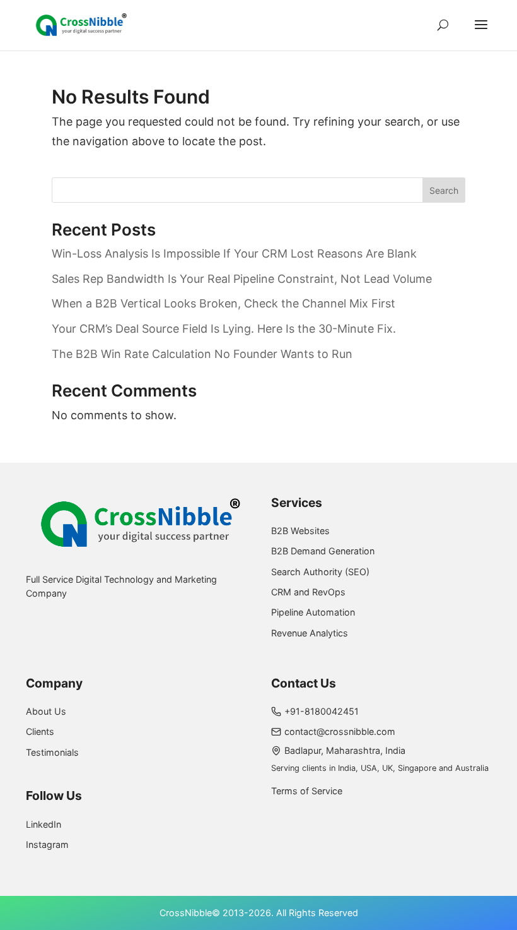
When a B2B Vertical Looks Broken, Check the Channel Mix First (223, 303)
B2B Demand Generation (323, 550)
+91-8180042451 (321, 711)
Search (443, 190)
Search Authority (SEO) (320, 571)
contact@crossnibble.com (339, 731)
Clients (40, 731)
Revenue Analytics (309, 633)
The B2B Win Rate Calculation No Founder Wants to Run (202, 354)
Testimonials (52, 752)
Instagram (47, 844)
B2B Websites (300, 530)
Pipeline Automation (313, 612)
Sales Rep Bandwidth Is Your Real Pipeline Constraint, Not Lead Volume (242, 278)
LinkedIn (43, 824)
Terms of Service (306, 790)
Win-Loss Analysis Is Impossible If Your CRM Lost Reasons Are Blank (234, 253)
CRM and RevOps (308, 592)
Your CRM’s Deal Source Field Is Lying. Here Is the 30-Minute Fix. (224, 328)
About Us (46, 711)
